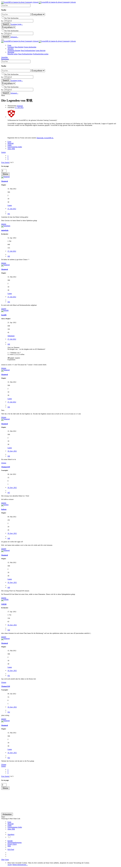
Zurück (3, 152)
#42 (9, 256)
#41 (9, 214)
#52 (9, 712)
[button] (2, 39)
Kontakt (10, 841)
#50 (9, 630)
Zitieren (3, 224)
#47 (9, 492)
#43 (9, 302)
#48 (9, 538)
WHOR (3, 604)
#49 (9, 587)
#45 (9, 407)
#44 (9, 344)
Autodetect (11, 834)
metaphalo (4, 230)
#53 (9, 758)
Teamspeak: (45, 138)
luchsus (3, 509)
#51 (9, 675)
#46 (9, 456)
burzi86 (3, 315)
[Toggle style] (9, 837)
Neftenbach (11, 336)
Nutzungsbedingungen (15, 842)
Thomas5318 (5, 467)
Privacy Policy (12, 844)
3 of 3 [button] (11, 162)
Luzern (10, 205)
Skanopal (20, 106)
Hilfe (9, 846)
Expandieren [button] (11, 359)
